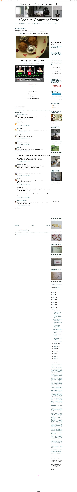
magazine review (55, 408)
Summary (53, 441)
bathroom (60, 370)
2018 (54, 297)
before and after (54, 371)
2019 (54, 295)
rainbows (58, 435)
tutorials (56, 445)
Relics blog (43, 31)
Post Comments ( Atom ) (24, 230)
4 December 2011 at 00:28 (23, 175)
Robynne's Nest (20, 134)
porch (61, 433)
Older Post (48, 225)
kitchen (53, 405)
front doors (60, 393)
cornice (58, 382)
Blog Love (59, 375)
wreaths (61, 446)
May (54, 353)
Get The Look (59, 395)
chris (18, 141)
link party (56, 406)
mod (58, 410)
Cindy (18, 178)
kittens (57, 405)
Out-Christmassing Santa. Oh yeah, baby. (56, 326)
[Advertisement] (32, 216)
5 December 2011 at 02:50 (23, 184)
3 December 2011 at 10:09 (23, 150)
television (52, 442)
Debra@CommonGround (22, 200)
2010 (54, 362)
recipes (61, 435)
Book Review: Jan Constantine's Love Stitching (57, 338)
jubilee (61, 402)
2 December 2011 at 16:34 (23, 119)
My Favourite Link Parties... (56, 451)
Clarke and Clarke (54, 382)
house (57, 399)
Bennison (55, 375)
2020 (54, 294)
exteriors (60, 387)
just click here (20, 33)
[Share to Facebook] (23, 106)
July (54, 349)
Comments (55, 107)
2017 (54, 299)
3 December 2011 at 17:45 (23, 161)
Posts (54, 105)
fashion (56, 390)
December (56, 310)
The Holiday (56, 442)
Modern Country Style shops (56, 424)
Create (50, 23)
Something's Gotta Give (57, 438)
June (55, 351)
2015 (54, 302)
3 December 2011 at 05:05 (23, 144)
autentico (53, 370)
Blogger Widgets (57, 287)
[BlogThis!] (21, 106)
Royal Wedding (57, 437)
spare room (53, 440)
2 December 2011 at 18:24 (23, 125)
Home (16, 23)
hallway (53, 399)
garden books (59, 394)
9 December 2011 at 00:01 (23, 205)
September (56, 346)
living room (60, 406)
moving (58, 426)
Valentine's (60, 445)
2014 (54, 304)
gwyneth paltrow (59, 398)
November (56, 343)
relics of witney (54, 436)
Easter (57, 387)
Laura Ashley (60, 405)
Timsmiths (53, 445)
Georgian (55, 395)
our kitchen (58, 429)
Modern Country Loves (56, 421)
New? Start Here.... (22, 23)
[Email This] (20, 106)
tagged (61, 441)
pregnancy (54, 435)
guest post (53, 398)
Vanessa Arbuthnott (55, 446)
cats (57, 379)
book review (57, 377)
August (55, 348)
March (55, 356)
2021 (54, 292)
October (55, 344)
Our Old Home (37, 23)
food (57, 393)
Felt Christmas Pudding (57, 329)
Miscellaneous (54, 410)
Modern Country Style (56, 422)
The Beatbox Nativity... (21, 30)
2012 (54, 307)
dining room (59, 384)
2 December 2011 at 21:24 (23, 138)
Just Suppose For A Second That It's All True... (57, 316)
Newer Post (17, 225)
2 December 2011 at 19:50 (23, 131)
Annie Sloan (58, 369)
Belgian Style (55, 374)
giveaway (60, 396)
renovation (60, 436)
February (55, 358)
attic (61, 369)
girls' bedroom (55, 396)
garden (55, 394)
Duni (18, 147)
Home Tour (30, 23)
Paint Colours (44, 23)
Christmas (20, 108)
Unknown (19, 122)
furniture (52, 394)
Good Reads (55, 23)
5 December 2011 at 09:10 (23, 197)
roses (52, 437)
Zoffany (52, 447)
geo (52, 395)
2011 (54, 309)
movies (55, 426)
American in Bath (20, 164)
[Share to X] (22, 106)
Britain (57, 378)
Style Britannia (59, 440)
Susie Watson (57, 441)
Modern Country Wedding (55, 425)
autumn (57, 370)
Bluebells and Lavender (21, 114)
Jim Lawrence (57, 402)
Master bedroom (58, 409)
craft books (57, 383)
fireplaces (55, 393)
